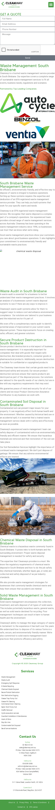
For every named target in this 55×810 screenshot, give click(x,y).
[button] (51, 4)
